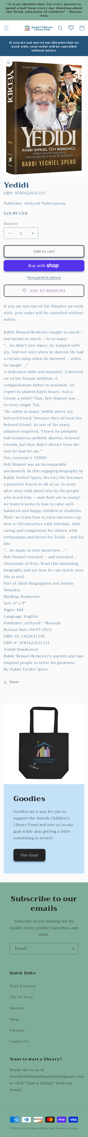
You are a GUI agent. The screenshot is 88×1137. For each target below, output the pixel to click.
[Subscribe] (72, 948)
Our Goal (29, 855)
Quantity (11, 223)
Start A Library (23, 986)
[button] (6, 28)
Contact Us (19, 1041)
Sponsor (17, 1008)
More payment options (44, 277)
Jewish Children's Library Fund (37, 1128)
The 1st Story (21, 997)
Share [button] (14, 682)
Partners (17, 1030)
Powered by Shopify (67, 1128)
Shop (14, 1019)
